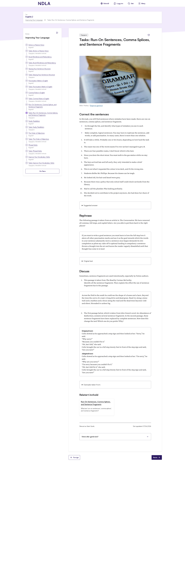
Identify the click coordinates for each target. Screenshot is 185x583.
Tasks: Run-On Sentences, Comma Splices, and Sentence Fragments (43, 114)
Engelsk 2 (29, 17)
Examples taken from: (92, 385)
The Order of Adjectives (37, 133)
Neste (155, 457)
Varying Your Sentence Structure (40, 69)
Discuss (84, 271)
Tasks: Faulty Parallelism (36, 127)
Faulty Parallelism (34, 121)
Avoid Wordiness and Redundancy (40, 57)
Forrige (76, 457)
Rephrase (85, 215)
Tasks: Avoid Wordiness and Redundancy (42, 63)
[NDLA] (44, 3)
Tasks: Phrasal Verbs (35, 151)
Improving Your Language (34, 20)
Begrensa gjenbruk (96, 105)
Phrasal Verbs (33, 145)
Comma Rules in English (37, 93)
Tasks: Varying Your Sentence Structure (42, 75)
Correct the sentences (94, 114)
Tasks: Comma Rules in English (39, 99)
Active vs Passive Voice (36, 45)
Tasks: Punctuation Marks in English (40, 87)
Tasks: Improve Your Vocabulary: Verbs (41, 163)
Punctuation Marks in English (38, 81)
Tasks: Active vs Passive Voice (39, 51)
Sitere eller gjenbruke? (90, 437)
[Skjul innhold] (57, 32)
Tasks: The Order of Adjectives (39, 139)
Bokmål (106, 3)
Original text (88, 261)
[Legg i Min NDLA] (148, 35)
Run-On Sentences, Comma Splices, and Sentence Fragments (42, 106)
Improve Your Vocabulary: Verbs (39, 157)
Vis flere (42, 171)
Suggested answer (91, 205)
